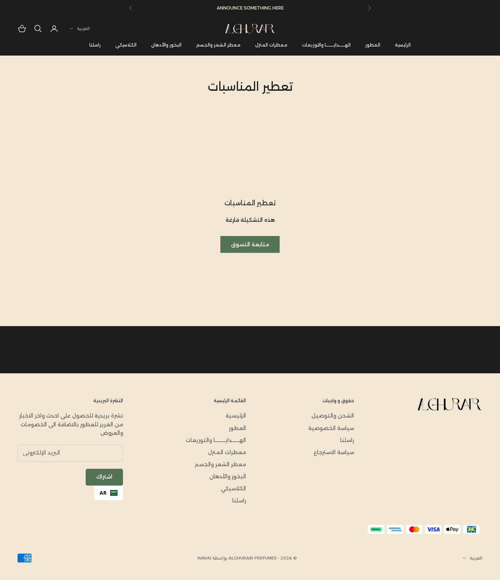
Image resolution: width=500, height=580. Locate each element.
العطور (372, 45)
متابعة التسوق (250, 244)
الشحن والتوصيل (332, 415)
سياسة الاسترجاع (334, 452)
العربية (83, 28)
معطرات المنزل (271, 45)
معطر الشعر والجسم (218, 45)
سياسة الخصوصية (331, 428)
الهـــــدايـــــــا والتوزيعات (326, 45)
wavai (204, 558)
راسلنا (95, 45)
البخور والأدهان (166, 45)
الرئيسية (403, 45)
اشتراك (104, 477)
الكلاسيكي (126, 45)
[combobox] (108, 493)
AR (103, 492)
